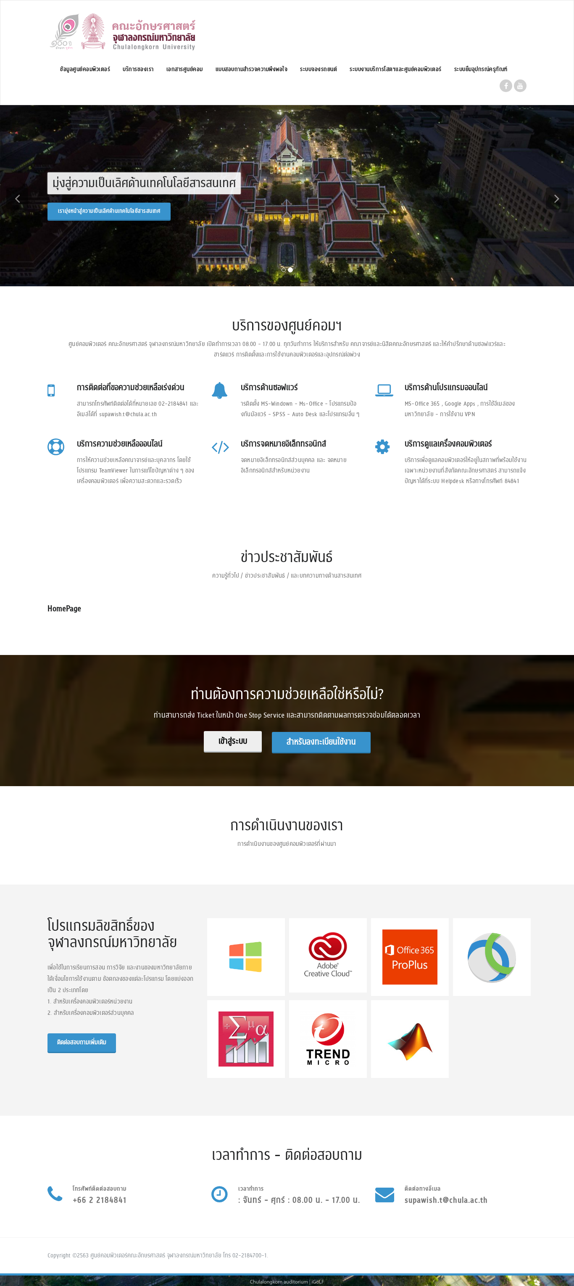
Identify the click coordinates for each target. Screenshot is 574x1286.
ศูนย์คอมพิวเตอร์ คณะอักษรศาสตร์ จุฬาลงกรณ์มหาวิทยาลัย (121, 211)
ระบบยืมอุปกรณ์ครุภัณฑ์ (481, 69)
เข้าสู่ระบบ (233, 741)
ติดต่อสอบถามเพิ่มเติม (81, 1042)
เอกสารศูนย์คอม (184, 69)
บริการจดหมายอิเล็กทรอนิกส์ (283, 444)
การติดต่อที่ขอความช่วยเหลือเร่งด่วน (130, 387)
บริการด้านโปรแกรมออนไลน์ (446, 387)
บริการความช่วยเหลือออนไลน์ (120, 444)
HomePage (64, 609)
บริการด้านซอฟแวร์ (269, 387)
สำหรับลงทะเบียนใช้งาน (321, 742)
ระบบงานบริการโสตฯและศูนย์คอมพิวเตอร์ (396, 69)
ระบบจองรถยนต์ (318, 69)
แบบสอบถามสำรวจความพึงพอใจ (252, 69)
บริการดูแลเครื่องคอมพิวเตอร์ (448, 444)
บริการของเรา (138, 69)
